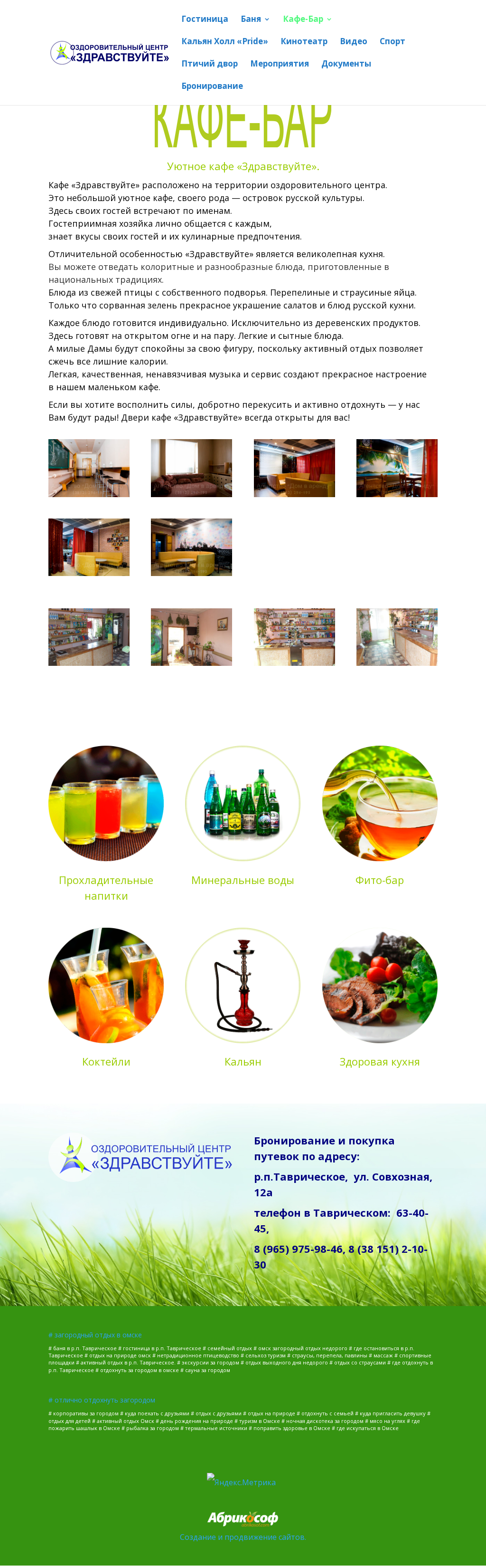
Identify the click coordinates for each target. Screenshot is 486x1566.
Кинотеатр (303, 42)
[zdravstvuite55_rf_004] (89, 663)
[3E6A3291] (191, 494)
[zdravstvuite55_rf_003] (294, 663)
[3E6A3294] (294, 494)
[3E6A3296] (397, 494)
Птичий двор (209, 64)
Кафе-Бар (303, 20)
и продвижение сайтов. (262, 1537)
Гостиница (204, 20)
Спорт (392, 42)
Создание (198, 1537)
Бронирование (212, 87)
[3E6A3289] (89, 494)
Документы (346, 64)
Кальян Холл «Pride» (224, 42)
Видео (353, 42)
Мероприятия (279, 64)
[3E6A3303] (191, 573)
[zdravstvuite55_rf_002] (191, 663)
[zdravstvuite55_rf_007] (397, 663)
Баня (251, 20)
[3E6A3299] (89, 573)
